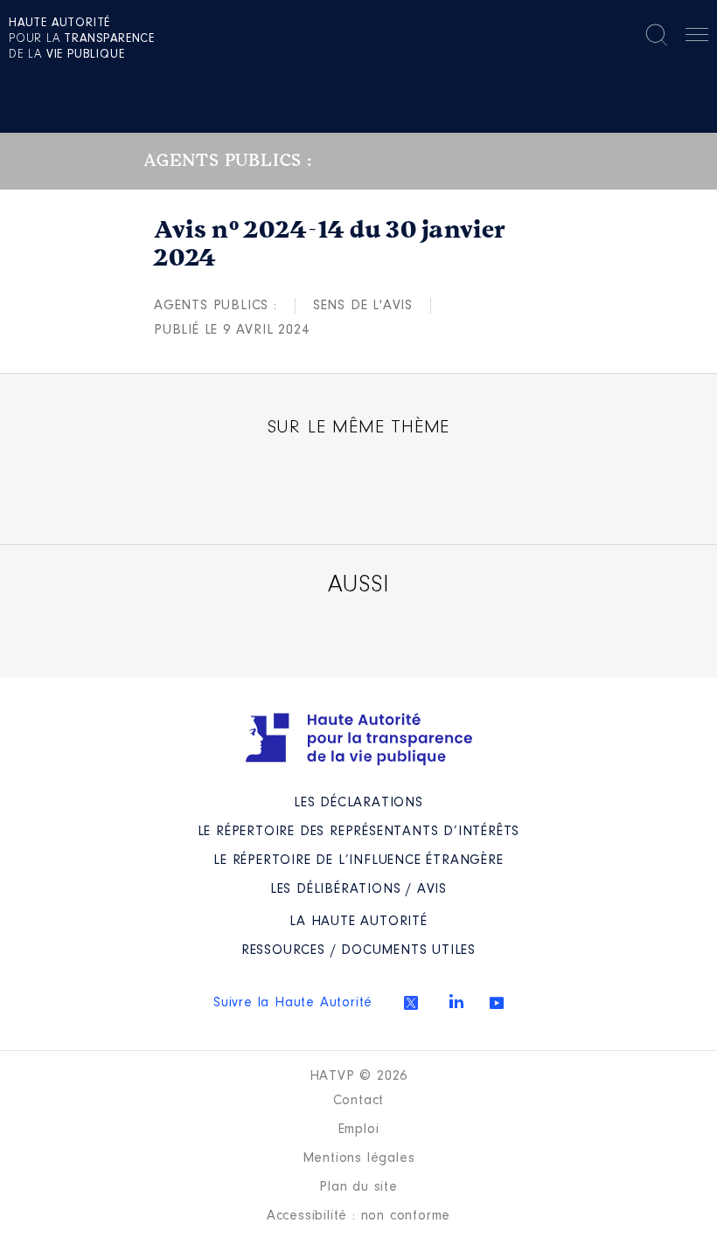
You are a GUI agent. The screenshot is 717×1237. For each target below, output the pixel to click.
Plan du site (358, 1187)
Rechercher (656, 35)
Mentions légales (359, 1158)
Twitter (411, 1003)
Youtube (497, 1003)
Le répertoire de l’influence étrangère (358, 860)
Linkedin (456, 1001)
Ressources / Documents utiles (358, 950)
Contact (359, 1101)
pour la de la (82, 39)
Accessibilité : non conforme (358, 1216)
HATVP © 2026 (359, 1076)
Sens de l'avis (363, 306)
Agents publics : (215, 306)
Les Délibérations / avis (358, 889)
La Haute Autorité (358, 922)
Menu (697, 37)
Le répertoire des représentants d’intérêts (359, 832)
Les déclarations (358, 803)
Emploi (358, 1130)
